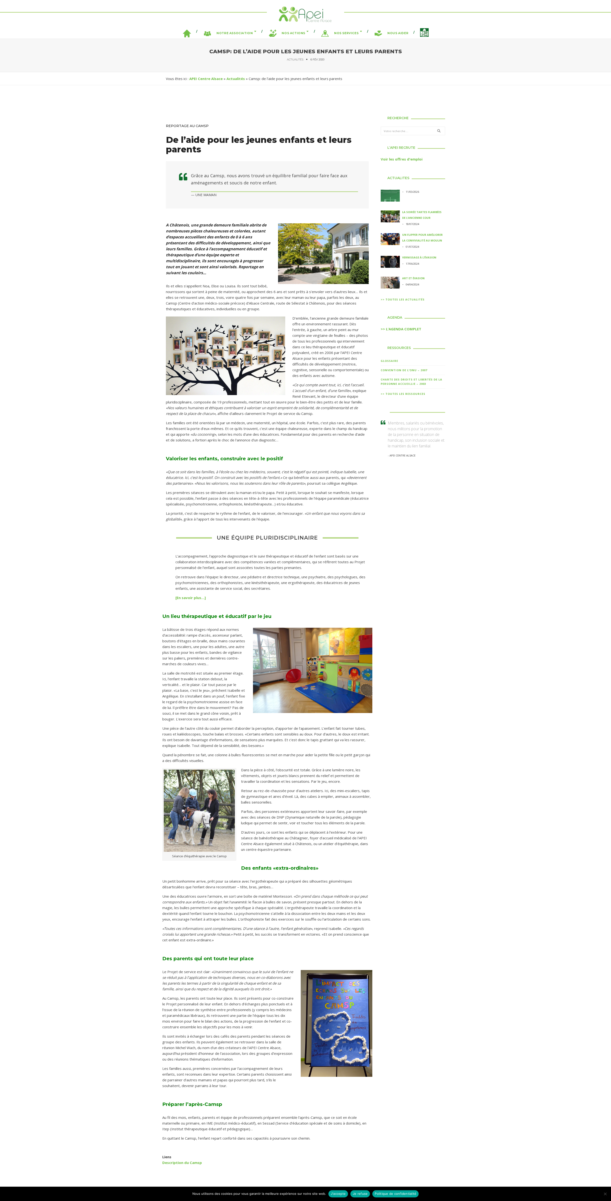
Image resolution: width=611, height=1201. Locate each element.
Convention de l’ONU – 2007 (404, 370)
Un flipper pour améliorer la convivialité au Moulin (422, 237)
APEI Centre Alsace (206, 78)
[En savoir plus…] (190, 597)
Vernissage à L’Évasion (419, 257)
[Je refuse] (605, 1193)
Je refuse (360, 1194)
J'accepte (338, 1194)
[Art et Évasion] (390, 283)
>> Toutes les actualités (403, 299)
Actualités (295, 59)
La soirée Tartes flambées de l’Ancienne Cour (422, 215)
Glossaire (389, 361)
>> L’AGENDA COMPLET (401, 329)
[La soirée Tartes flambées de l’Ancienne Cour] (390, 217)
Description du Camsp (182, 1162)
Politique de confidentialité (395, 1194)
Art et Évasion (413, 278)
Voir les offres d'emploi (401, 159)
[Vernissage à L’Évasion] (390, 262)
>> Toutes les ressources (403, 394)
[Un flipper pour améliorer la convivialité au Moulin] (390, 240)
